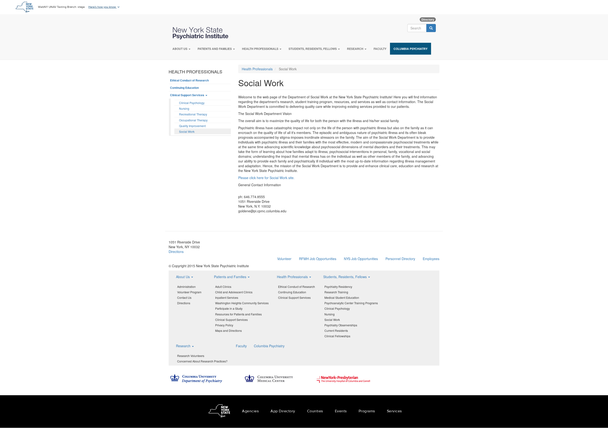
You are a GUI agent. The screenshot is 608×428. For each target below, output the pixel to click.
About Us (180, 49)
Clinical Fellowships (337, 336)
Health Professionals (260, 49)
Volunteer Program (189, 292)
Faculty (380, 49)
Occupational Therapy (193, 120)
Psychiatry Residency (338, 287)
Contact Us (184, 297)
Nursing (184, 108)
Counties (315, 411)
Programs (367, 411)
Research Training (336, 292)
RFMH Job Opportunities (317, 258)
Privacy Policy (224, 325)
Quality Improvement (192, 126)
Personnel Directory (400, 258)
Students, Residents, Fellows (313, 49)
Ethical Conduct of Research (189, 80)
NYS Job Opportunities (361, 258)
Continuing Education (184, 88)
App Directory (283, 411)
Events (341, 411)
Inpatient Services (226, 297)
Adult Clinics (223, 287)
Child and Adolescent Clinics (233, 292)
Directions (176, 251)
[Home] (202, 33)
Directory (427, 19)
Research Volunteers (190, 356)
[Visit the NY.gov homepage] (24, 6)
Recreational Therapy (193, 114)
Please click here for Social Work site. (266, 177)
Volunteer (284, 258)
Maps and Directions (228, 330)
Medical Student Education (341, 297)
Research (355, 49)
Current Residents (336, 330)
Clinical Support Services (187, 95)
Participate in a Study (228, 308)
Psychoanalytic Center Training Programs (351, 303)
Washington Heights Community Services (242, 303)
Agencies (250, 411)
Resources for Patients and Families (238, 314)
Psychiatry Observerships (340, 325)
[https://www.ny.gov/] (219, 411)
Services (394, 411)
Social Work (187, 131)
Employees (431, 258)
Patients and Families (215, 49)
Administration (186, 287)
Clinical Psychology (191, 103)
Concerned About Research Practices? (202, 361)
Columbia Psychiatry (411, 49)
